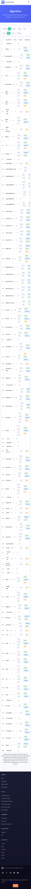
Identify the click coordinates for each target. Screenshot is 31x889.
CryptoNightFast (9, 176)
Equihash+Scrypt (9, 303)
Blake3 (7, 137)
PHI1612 (7, 489)
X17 (6, 679)
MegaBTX (9, 443)
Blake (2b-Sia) (7, 112)
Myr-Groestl (8, 451)
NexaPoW (8, 468)
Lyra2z (7, 431)
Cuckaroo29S (9, 211)
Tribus (7, 597)
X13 (7, 635)
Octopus (8, 475)
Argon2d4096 (8, 56)
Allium (7, 49)
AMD (20, 29)
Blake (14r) (6, 93)
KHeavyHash (9, 406)
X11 (7, 631)
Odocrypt (8, 480)
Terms (2, 855)
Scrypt (8, 548)
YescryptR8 (8, 731)
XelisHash (9, 700)
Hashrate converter (5, 798)
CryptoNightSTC (10, 199)
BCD (7, 76)
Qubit (7, 513)
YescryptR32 (9, 724)
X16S (7, 669)
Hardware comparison (6, 824)
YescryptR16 (9, 713)
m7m (8, 439)
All (9, 29)
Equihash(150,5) (9, 281)
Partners (3, 849)
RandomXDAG (9, 544)
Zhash (7, 745)
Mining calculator (5, 795)
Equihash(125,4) (9, 267)
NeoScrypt (8, 459)
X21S (7, 688)
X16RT (7, 653)
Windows (19, 33)
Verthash (7, 618)
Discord (17, 872)
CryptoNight (8, 163)
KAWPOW (8, 398)
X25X (6, 695)
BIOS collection (4, 810)
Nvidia (14, 29)
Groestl (8, 357)
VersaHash (9, 612)
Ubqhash (8, 607)
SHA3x (8, 573)
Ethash (7, 319)
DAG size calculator (5, 807)
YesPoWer (8, 738)
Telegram (10, 872)
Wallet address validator (7, 801)
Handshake (9, 364)
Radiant (8, 518)
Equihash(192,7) (9, 289)
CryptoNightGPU (10, 185)
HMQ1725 (8, 378)
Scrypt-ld (9, 553)
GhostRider (8, 347)
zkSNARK (9, 751)
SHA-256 (7, 559)
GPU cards (3, 821)
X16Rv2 (7, 661)
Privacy (3, 858)
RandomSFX (9, 527)
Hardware (5, 29)
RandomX (8, 537)
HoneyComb (9, 385)
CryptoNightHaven (10, 193)
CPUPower (9, 159)
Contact (3, 844)
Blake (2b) (6, 103)
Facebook (6, 872)
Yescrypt (7, 706)
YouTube (14, 872)
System (4, 33)
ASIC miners (4, 818)
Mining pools (4, 787)
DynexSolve (8, 240)
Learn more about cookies (12, 882)
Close (15, 886)
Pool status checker (6, 804)
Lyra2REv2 (8, 418)
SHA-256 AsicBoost (8, 564)
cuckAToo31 (8, 219)
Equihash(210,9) (9, 296)
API (2, 835)
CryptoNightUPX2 (10, 204)
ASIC (25, 29)
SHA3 (8, 569)
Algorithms (4, 781)
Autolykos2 (8, 67)
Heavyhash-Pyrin (9, 369)
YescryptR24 (9, 718)
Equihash (8, 259)
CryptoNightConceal (10, 169)
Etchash (7, 310)
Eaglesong (8, 249)
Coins (2, 778)
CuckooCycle (8, 233)
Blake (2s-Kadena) (8, 129)
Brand (2, 852)
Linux (13, 33)
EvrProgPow (8, 327)
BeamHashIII (8, 84)
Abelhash (9, 44)
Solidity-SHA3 (8, 587)
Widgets (3, 832)
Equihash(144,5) (9, 274)
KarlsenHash (9, 390)
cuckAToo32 (8, 226)
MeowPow (9, 446)
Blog (2, 846)
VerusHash (8, 625)
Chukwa (7, 154)
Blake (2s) (6, 121)
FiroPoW (8, 334)
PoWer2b (9, 497)
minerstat (7, 2)
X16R (7, 643)
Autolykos (9, 62)
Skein (7, 580)
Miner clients (4, 784)
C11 (6, 145)
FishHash (9, 340)
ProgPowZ (8, 503)
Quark (7, 508)
